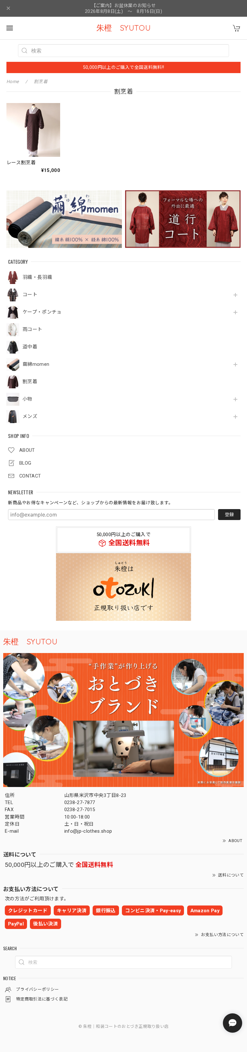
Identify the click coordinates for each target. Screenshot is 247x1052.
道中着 (30, 347)
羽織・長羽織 (37, 277)
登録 (229, 514)
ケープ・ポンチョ (42, 312)
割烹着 (30, 381)
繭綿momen (36, 364)
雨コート (32, 329)
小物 (27, 399)
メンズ (30, 416)
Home (12, 81)
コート (30, 295)
